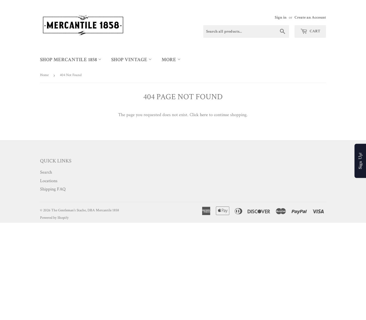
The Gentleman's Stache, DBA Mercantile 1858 (85, 210)
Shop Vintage (129, 59)
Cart (314, 31)
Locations (48, 181)
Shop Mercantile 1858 (69, 59)
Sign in (281, 17)
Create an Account (310, 17)
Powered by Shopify (54, 217)
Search (46, 172)
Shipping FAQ (52, 189)
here (204, 115)
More (169, 59)
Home (44, 75)
